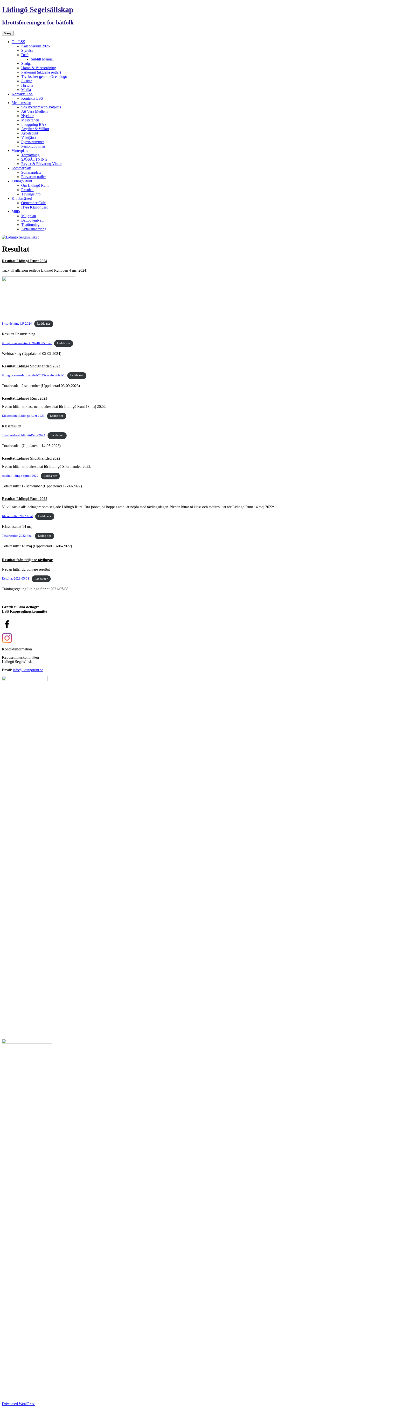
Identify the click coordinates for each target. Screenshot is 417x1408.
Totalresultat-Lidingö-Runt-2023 (23, 435)
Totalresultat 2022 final (17, 535)
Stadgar (27, 63)
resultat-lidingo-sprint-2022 (20, 475)
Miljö (16, 211)
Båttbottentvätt (32, 220)
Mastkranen (30, 120)
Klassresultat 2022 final (17, 516)
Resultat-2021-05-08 (15, 579)
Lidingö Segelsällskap (37, 9)
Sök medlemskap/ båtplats (41, 107)
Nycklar (27, 116)
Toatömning (30, 225)
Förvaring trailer (33, 177)
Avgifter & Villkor (35, 129)
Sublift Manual (42, 59)
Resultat (27, 190)
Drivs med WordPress (18, 1404)
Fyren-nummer (32, 142)
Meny (8, 33)
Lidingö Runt (22, 181)
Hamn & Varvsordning (38, 68)
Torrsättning (30, 155)
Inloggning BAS (34, 124)
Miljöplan (28, 216)
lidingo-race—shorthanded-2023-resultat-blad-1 (33, 375)
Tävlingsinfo (31, 194)
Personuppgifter (33, 146)
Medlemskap (21, 103)
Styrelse (27, 50)
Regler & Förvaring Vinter (41, 164)
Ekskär (26, 81)
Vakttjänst (28, 137)
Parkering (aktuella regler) (41, 72)
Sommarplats (21, 168)
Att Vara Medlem (34, 111)
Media (26, 90)
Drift (24, 55)
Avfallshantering (33, 229)
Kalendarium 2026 (35, 46)
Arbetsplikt (29, 133)
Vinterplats (20, 151)
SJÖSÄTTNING (34, 159)
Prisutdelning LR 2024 (17, 323)
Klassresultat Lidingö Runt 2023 (23, 415)
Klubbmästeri (22, 198)
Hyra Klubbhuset (34, 207)
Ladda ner (43, 323)
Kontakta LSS (22, 94)
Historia (27, 85)
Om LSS (18, 42)
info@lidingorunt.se (28, 670)
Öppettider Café (33, 203)
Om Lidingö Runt (35, 185)
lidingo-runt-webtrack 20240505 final (27, 343)
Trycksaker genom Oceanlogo (44, 76)
